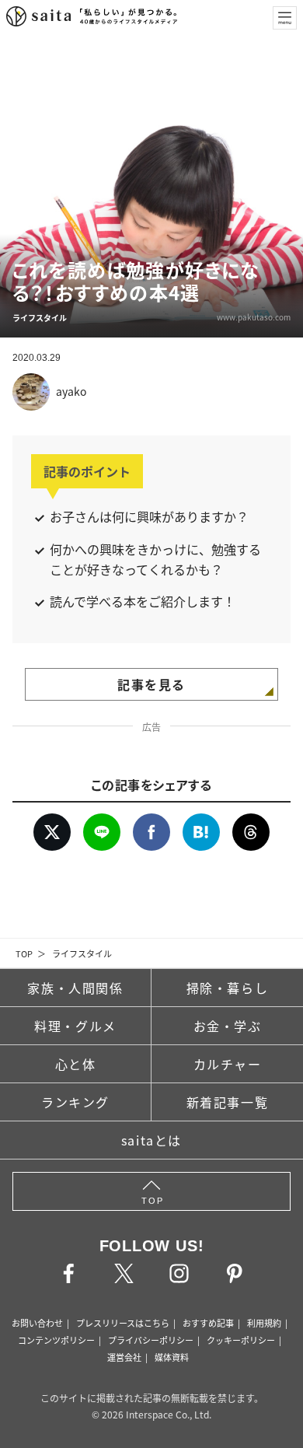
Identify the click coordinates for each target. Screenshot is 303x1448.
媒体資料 (172, 1357)
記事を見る (151, 684)
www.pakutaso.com (254, 317)
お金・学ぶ (227, 1025)
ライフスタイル (82, 953)
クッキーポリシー (241, 1340)
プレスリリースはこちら (122, 1323)
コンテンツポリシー (56, 1340)
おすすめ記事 (208, 1323)
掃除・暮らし (227, 987)
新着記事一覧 (227, 1102)
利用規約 (264, 1323)
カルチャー (227, 1064)
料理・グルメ (75, 1025)
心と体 (75, 1064)
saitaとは (151, 1140)
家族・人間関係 (75, 987)
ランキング (75, 1102)
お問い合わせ (37, 1323)
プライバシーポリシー (150, 1340)
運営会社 (124, 1357)
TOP (24, 953)
